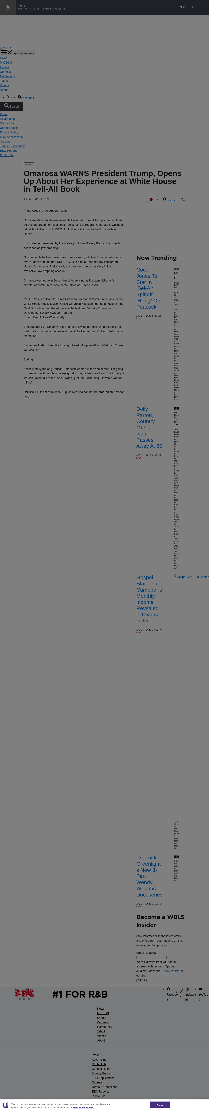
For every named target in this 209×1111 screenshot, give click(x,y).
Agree (160, 1104)
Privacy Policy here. (83, 1107)
